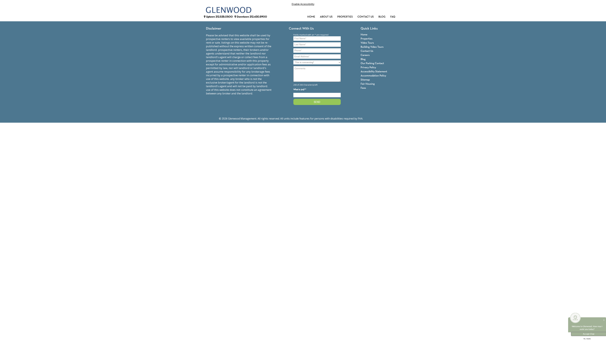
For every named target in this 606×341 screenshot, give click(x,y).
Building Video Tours (372, 47)
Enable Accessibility (303, 4)
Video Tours (367, 43)
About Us (326, 17)
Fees (363, 88)
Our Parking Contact (372, 63)
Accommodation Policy (373, 76)
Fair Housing (368, 84)
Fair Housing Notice (375, 118)
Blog (382, 17)
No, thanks (587, 339)
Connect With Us (301, 28)
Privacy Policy (368, 67)
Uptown (219, 17)
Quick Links (369, 28)
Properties (345, 17)
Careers (365, 55)
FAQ (392, 17)
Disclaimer (213, 28)
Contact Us (365, 17)
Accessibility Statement (374, 71)
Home (311, 17)
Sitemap (365, 80)
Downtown (251, 17)
